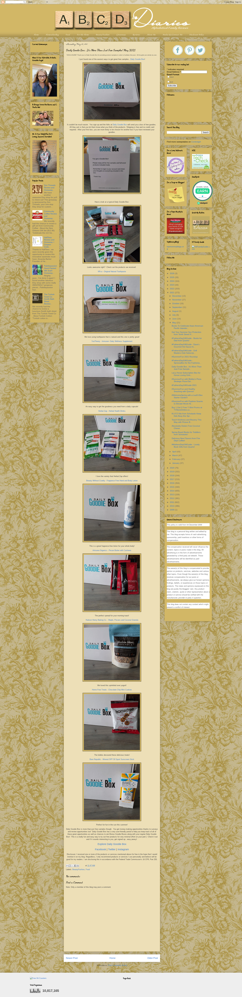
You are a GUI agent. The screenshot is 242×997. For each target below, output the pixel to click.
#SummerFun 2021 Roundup (185, 357)
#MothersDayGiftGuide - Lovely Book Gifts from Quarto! (186, 445)
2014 (172, 491)
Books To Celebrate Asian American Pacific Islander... (187, 327)
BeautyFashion (78, 869)
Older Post (152, 958)
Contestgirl (196, 142)
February (176, 459)
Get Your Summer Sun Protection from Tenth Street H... (186, 333)
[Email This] (67, 865)
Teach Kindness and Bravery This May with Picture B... (186, 421)
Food (67, 35)
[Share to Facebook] (75, 865)
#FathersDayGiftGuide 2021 (184, 385)
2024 (172, 281)
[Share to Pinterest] (77, 865)
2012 (172, 498)
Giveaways (121, 35)
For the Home (83, 35)
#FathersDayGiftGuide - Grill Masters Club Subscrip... (184, 351)
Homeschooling (52, 35)
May (174, 322)
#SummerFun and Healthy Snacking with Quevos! (183, 390)
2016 (172, 483)
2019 (172, 471)
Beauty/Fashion (102, 35)
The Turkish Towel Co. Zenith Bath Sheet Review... (49, 299)
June (174, 319)
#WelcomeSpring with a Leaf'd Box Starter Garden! (187, 396)
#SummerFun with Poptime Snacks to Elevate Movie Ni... (187, 402)
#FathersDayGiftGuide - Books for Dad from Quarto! (187, 339)
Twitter (112, 849)
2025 (172, 277)
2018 (172, 475)
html (172, 77)
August (175, 311)
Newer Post (72, 958)
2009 (172, 510)
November (177, 300)
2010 (172, 506)
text (171, 82)
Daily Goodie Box (137, 59)
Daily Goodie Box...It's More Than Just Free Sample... (187, 368)
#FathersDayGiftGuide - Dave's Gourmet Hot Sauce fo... (185, 345)
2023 (172, 285)
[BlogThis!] (69, 865)
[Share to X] (72, 865)
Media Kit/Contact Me (172, 35)
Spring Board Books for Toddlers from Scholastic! (186, 433)
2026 (172, 273)
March (175, 455)
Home (36, 35)
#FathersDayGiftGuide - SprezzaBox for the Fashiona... (186, 361)
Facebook (101, 849)
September (177, 307)
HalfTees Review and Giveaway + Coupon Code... (49, 242)
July (174, 315)
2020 (172, 468)
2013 (172, 494)
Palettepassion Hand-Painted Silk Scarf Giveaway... (50, 269)
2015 (172, 487)
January (176, 463)
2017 (172, 479)
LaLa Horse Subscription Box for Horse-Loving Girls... (186, 374)
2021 (172, 292)
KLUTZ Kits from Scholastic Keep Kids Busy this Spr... (186, 414)
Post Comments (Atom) (117, 965)
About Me (151, 35)
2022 (172, 289)
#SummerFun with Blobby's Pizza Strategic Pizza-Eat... (186, 380)
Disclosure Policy (196, 35)
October (176, 303)
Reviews (136, 35)
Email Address (174, 72)
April (174, 451)
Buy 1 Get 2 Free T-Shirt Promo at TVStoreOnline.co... (187, 408)
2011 (172, 502)
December (177, 296)
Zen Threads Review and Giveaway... (49, 187)
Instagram (123, 849)
